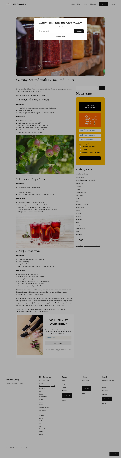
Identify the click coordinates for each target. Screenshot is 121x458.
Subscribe (79, 31)
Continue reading (60, 36)
